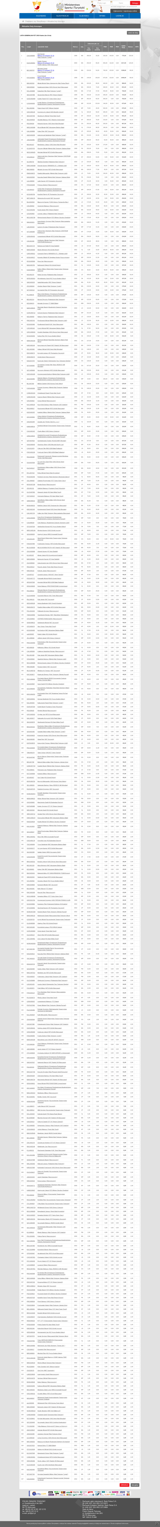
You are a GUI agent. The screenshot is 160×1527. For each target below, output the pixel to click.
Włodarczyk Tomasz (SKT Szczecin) (49, 670)
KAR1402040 (31, 1057)
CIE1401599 (30, 241)
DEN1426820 (31, 586)
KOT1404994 (31, 773)
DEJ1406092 (31, 1125)
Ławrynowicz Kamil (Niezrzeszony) (48, 1374)
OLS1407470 (31, 148)
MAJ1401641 (31, 873)
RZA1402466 (31, 324)
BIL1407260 (30, 383)
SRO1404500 (31, 1278)
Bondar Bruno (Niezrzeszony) (47, 484)
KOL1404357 (31, 1114)
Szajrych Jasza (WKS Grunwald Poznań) (50, 534)
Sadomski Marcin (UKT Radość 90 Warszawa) (52, 1062)
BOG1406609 (31, 1211)
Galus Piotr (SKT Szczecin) (46, 131)
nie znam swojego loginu (118, 6)
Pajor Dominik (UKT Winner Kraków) (49, 1366)
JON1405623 (31, 1129)
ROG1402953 (31, 1200)
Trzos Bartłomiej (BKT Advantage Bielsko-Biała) (52, 844)
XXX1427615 (31, 1445)
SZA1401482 (31, 731)
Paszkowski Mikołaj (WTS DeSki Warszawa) (51, 408)
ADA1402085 (31, 379)
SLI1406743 (30, 161)
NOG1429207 (31, 1215)
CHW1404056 (31, 1414)
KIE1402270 (30, 274)
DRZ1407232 (31, 1282)
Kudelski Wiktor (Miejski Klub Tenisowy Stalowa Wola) (54, 412)
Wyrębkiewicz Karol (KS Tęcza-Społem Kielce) (52, 278)
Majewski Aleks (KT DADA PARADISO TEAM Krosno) (54, 873)
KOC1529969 (31, 1249)
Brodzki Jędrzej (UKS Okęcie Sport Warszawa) (52, 861)
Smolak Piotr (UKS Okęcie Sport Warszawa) (51, 814)
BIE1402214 (30, 299)
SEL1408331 (30, 785)
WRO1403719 (31, 1207)
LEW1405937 (31, 1001)
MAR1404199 (31, 1039)
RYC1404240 (31, 1261)
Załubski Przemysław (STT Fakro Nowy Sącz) (52, 480)
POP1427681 (31, 1005)
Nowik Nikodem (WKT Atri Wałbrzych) (49, 1411)
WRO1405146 (31, 530)
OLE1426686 (31, 980)
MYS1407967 (31, 757)
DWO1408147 (31, 818)
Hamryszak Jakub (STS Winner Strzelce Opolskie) (53, 1190)
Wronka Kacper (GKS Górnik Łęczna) (49, 530)
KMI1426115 (30, 570)
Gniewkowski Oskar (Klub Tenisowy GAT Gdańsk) (53, 1024)
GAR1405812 (31, 253)
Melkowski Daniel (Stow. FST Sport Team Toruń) (52, 1309)
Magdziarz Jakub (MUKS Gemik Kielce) (50, 1133)
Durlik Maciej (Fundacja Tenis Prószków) (50, 706)
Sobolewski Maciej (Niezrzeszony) (48, 1160)
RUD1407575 (31, 789)
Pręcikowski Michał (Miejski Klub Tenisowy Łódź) (52, 320)
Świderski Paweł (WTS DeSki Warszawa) (50, 877)
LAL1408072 (30, 1106)
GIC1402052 (30, 881)
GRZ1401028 (31, 374)
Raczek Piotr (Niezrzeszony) (46, 892)
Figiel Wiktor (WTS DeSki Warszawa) (49, 988)
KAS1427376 (31, 361)
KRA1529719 (31, 964)
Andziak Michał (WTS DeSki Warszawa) (50, 1430)
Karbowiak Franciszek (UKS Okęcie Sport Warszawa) (54, 1167)
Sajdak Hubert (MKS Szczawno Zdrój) (49, 852)
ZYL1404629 (30, 1203)
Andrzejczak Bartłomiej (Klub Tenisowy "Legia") (52, 135)
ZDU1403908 (31, 551)
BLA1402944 (30, 202)
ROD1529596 (31, 1290)
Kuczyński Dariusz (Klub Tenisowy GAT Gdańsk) (53, 404)
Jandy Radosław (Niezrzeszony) (48, 1177)
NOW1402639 (31, 943)
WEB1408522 (31, 798)
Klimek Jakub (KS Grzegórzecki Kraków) (50, 555)
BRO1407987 (31, 1245)
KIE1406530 (30, 647)
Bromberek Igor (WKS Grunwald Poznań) (50, 1245)
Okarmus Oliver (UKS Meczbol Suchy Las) (51, 444)
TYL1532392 (30, 1426)
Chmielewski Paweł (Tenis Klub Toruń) (49, 393)
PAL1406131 (30, 599)
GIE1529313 (30, 1121)
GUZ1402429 (31, 1465)
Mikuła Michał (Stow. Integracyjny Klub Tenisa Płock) (53, 83)
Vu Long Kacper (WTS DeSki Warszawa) (50, 848)
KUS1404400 (31, 630)
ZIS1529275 (30, 1370)
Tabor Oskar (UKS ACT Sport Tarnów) (49, 752)
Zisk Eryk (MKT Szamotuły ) (46, 1370)
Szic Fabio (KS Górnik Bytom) (47, 777)
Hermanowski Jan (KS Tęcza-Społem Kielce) (51, 1332)
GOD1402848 (31, 98)
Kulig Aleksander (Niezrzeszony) (47, 1015)
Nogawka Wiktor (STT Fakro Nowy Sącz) (50, 896)
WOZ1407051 (31, 1269)
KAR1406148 (31, 345)
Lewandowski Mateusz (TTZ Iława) (48, 1001)
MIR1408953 (30, 1353)
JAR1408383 (31, 1049)
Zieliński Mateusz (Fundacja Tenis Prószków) (51, 488)
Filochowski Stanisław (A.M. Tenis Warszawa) (51, 1150)
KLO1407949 (31, 1453)
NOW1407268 (31, 911)
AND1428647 (31, 1430)
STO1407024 (31, 526)
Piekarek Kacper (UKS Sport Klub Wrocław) (51, 123)
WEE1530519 (31, 1363)
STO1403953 (31, 908)
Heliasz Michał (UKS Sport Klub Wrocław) (50, 349)
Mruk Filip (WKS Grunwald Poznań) (48, 836)
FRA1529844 (31, 1305)
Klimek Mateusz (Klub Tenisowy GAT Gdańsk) (52, 1232)
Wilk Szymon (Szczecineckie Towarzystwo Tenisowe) (54, 1110)
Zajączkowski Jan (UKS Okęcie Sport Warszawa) (53, 563)
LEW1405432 (31, 236)
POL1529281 (31, 1236)
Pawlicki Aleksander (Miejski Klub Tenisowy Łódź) (53, 173)
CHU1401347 (31, 431)
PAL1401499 (30, 655)
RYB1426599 (31, 1324)
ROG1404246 (31, 1358)
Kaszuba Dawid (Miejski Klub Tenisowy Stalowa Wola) (54, 177)
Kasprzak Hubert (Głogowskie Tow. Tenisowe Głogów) (54, 361)
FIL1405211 (30, 1150)
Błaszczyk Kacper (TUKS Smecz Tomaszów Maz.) (53, 202)
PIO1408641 (30, 770)
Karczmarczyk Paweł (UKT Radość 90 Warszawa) (53, 345)
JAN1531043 (31, 1177)
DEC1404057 (31, 1088)
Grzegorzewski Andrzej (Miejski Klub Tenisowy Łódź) (54, 374)
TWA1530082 (31, 615)
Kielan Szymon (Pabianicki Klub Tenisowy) (50, 274)
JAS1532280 (30, 1434)
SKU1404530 (31, 119)
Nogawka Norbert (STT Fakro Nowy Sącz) (51, 1215)
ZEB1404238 (31, 1075)
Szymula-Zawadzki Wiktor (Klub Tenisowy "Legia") (53, 1474)
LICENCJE (120, 16)
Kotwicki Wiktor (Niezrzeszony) (47, 773)
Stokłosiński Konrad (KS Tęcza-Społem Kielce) (52, 526)
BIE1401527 (30, 144)
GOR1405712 (31, 313)
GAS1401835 (31, 857)
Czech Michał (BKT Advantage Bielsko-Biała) (51, 328)
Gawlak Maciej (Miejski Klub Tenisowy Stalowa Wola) (54, 766)
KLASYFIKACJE (62, 16)
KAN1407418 (31, 1297)
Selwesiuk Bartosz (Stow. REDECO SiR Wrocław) (53, 785)
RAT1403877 (31, 674)
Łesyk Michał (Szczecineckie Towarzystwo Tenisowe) (54, 919)
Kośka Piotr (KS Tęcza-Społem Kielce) (49, 336)
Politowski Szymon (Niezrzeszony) (48, 611)
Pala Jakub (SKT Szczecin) (46, 599)
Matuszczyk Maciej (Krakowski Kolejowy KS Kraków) (54, 1441)
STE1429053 (31, 618)
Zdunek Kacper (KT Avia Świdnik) (48, 551)
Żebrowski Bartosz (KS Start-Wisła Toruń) (50, 1075)
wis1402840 (30, 1403)
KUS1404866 (31, 904)
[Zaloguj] (135, 3)
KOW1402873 (31, 794)
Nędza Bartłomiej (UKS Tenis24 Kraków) (50, 603)
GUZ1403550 (31, 595)
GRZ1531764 (31, 900)
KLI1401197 (30, 555)
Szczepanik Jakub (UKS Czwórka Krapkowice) (52, 1422)
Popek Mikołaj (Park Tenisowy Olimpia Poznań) (52, 1005)
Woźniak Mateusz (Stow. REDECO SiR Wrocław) (52, 1269)
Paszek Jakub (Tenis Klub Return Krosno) (50, 567)
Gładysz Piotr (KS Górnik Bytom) (48, 923)
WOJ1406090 (31, 663)
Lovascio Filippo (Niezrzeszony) (47, 1265)
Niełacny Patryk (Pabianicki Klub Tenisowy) (51, 316)
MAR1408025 (31, 308)
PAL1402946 (30, 108)
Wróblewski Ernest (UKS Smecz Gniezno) (50, 1207)
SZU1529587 (31, 684)
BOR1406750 (31, 781)
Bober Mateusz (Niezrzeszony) (47, 1382)
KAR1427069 (31, 1167)
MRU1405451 (31, 836)
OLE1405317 (31, 935)
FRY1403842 (31, 77)
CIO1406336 (30, 1044)
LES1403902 (30, 213)
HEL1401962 (31, 349)
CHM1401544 (31, 393)
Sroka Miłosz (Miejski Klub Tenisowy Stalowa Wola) (53, 1278)
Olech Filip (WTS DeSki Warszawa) (48, 935)
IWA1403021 (30, 222)
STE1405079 (31, 626)
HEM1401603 (31, 1101)
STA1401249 (30, 539)
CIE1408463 (30, 206)
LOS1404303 (31, 103)
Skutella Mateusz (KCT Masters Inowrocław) (51, 119)
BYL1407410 (30, 473)
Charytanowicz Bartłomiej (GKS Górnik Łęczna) (52, 1317)
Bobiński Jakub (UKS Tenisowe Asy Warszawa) (52, 505)
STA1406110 (30, 157)
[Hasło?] (111, 1)
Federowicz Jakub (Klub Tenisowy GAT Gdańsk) (52, 976)
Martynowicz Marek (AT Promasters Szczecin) (52, 1219)
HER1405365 (31, 1461)
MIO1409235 (31, 1390)
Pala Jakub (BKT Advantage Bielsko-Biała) (50, 655)
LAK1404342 (30, 227)
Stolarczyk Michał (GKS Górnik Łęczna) (50, 1449)
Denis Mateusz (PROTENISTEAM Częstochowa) (53, 586)
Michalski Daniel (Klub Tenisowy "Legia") (46, 70)
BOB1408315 (31, 505)
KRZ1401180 (31, 927)
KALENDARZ (41, 16)
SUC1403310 (31, 1227)
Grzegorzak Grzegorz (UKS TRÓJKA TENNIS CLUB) (54, 900)
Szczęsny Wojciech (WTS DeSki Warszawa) (51, 370)
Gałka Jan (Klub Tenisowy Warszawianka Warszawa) (54, 513)
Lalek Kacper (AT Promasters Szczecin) (50, 181)
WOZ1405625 (31, 152)
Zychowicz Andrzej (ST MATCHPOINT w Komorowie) (54, 1053)
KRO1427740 (31, 1072)
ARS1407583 (31, 582)
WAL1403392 (31, 1163)
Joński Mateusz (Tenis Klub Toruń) (48, 1129)
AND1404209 (31, 135)
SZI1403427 (30, 777)
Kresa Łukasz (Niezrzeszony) (47, 1181)
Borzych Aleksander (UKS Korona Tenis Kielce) (52, 781)
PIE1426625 (30, 710)
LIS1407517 (30, 574)
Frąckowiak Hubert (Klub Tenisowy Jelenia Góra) (52, 1305)
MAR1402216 (31, 1219)
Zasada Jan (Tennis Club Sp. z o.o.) (48, 422)
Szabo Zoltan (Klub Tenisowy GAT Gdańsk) (51, 969)
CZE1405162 (31, 328)
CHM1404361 (31, 1457)
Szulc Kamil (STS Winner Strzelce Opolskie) (51, 684)
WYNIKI (102, 16)
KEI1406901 (30, 869)
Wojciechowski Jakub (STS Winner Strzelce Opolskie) (54, 663)
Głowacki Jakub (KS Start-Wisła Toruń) (49, 492)
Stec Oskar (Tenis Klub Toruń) (47, 626)
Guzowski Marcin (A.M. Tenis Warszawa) (50, 595)
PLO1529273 (31, 997)
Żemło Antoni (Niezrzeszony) (46, 357)
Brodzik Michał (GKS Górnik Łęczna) (49, 1313)
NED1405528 (31, 603)
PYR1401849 (31, 185)
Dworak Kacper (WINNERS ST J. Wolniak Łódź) (52, 165)
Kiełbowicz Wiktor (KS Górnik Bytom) (49, 647)
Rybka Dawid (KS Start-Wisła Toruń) (49, 1324)
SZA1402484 (31, 969)
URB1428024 (31, 436)
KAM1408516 (31, 426)
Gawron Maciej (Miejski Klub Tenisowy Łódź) (51, 397)
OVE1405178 (31, 840)
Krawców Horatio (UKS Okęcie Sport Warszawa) (52, 735)
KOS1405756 (31, 194)
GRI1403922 (30, 401)
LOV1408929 (31, 1265)
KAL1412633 (30, 826)
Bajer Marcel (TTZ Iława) (45, 888)
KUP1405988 (31, 806)
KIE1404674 (30, 303)
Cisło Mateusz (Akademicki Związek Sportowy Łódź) (54, 522)
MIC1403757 (30, 70)
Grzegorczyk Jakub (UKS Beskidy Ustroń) (51, 112)
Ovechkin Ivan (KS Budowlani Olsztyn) (49, 840)
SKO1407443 (31, 116)
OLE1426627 (31, 1172)
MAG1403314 (31, 1093)
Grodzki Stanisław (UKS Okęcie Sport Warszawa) (53, 332)
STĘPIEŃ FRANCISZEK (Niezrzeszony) (50, 618)
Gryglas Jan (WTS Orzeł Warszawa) (49, 714)
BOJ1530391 (31, 1097)
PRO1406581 (31, 679)
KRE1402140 (31, 509)
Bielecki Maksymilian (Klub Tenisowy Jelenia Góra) (53, 762)
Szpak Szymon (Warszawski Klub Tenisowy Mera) (53, 1336)
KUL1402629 (31, 1015)
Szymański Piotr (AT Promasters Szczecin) (51, 290)
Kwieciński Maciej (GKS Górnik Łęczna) (50, 1328)
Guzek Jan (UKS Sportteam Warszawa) (50, 1465)
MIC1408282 (30, 1138)
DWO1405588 (31, 165)
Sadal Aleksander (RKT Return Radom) (49, 282)
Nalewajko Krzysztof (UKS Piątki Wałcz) (50, 718)
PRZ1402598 (31, 1273)
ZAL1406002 (30, 480)
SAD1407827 (31, 1062)
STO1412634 (31, 1449)
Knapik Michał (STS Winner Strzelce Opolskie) (52, 821)
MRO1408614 (31, 1286)
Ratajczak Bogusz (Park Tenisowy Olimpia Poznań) (53, 674)
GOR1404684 (31, 931)
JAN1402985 (31, 140)
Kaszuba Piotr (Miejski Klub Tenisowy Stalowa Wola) (53, 954)
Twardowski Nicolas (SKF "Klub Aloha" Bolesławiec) (53, 615)
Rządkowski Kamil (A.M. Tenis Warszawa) (50, 324)
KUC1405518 (31, 404)
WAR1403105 (31, 340)
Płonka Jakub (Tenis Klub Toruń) (47, 997)
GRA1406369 (31, 1032)
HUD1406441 (31, 1028)
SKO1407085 (31, 95)
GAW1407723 (31, 766)
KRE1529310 (31, 1181)
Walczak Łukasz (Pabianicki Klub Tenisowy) (51, 1163)
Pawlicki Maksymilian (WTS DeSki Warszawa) (52, 607)
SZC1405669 (31, 370)
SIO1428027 (30, 832)
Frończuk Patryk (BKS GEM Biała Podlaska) (51, 452)
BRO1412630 (31, 1313)
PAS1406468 (30, 457)
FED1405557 (31, 976)
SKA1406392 (31, 739)
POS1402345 (31, 477)
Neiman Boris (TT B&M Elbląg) (47, 1445)
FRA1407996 (31, 543)
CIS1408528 (30, 522)
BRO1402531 (31, 861)
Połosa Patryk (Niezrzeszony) (47, 1236)
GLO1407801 (31, 492)
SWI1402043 (30, 877)
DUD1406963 (31, 63)
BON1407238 (31, 484)
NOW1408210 (31, 1411)
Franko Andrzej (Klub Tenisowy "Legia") (50, 1036)
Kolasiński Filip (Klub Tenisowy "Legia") (49, 91)
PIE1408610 (30, 591)
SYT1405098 (31, 231)
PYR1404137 (31, 993)
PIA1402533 (30, 1067)
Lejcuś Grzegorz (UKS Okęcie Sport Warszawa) (52, 1438)
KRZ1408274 (31, 353)
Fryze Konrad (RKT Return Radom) (46, 77)
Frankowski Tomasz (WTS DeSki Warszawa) (51, 543)
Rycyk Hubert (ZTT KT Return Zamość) (50, 1261)
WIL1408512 (30, 1110)
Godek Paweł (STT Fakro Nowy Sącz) (49, 98)
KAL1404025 (30, 703)
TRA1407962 (31, 1341)
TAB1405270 (30, 752)
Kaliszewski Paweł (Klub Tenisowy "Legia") (50, 703)
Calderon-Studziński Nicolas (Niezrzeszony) (51, 651)
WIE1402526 (30, 810)
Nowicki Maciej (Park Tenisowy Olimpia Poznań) (52, 911)
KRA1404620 (31, 735)
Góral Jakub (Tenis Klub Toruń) (47, 931)
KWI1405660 (30, 87)
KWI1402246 (30, 1328)
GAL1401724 (31, 513)
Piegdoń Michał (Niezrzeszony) (47, 710)
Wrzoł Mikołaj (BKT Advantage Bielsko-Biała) (51, 127)
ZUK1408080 (31, 55)
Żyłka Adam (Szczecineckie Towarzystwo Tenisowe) (54, 1203)
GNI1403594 (30, 1479)
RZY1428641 (31, 1418)
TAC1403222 (31, 958)
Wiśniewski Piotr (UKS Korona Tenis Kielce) (51, 1403)
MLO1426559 (31, 547)
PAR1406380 (31, 667)
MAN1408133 (31, 915)
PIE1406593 (30, 1195)
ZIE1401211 (30, 488)
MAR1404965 (31, 1345)
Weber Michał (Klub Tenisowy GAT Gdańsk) (51, 798)
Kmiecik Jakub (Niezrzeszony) (47, 570)
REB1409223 (31, 1320)
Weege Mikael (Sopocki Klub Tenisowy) (49, 1363)
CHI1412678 (30, 448)
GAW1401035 (31, 397)
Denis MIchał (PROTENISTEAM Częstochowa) (52, 1083)
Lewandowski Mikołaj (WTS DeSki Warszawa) (52, 236)
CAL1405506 (31, 651)
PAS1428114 (30, 567)
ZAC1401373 (31, 1142)
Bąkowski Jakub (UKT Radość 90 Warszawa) (52, 1407)
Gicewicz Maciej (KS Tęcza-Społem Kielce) (51, 881)
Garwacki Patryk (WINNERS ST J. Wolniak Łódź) (53, 253)
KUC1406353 (31, 1241)
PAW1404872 (31, 173)
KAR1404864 (31, 884)
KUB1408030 (31, 270)
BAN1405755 (31, 265)
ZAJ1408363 (30, 563)
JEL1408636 (30, 638)
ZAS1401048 (31, 422)
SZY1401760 (31, 949)
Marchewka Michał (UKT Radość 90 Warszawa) (52, 1079)
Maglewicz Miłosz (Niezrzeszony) (48, 1093)
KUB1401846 (31, 1386)
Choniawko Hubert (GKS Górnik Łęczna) (50, 1257)
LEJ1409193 (30, 1438)
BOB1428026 (31, 1382)
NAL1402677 (31, 718)
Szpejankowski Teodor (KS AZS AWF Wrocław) (52, 440)
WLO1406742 (31, 670)
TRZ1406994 (31, 844)
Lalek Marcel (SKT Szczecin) (46, 1106)
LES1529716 (30, 919)
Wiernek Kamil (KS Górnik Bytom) (48, 810)
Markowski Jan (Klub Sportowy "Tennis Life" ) (51, 1345)
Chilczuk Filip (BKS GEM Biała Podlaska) (50, 448)
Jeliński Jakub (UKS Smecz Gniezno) (49, 638)
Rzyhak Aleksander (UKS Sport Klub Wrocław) (52, 1418)
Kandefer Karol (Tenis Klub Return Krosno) (50, 1297)
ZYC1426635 (31, 1053)
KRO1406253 (31, 694)
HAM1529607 (31, 1190)
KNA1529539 (31, 821)
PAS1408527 (30, 408)
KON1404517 (31, 257)
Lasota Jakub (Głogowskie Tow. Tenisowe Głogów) (53, 984)
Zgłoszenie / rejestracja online (125, 11)
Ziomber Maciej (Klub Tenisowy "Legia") (50, 286)
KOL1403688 (31, 91)
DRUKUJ (124, 1485)
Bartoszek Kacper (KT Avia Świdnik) (49, 559)
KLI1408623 (30, 1232)
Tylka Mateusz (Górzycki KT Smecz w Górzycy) (52, 1426)
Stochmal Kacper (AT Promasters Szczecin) (51, 908)
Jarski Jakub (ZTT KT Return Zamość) (49, 1049)
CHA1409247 (31, 1317)
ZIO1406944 (30, 286)
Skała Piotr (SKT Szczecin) (46, 739)
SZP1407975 (31, 1336)
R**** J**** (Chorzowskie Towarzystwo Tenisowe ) (53, 1320)
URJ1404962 (31, 417)
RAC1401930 (31, 892)
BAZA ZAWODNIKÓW (80, 22)
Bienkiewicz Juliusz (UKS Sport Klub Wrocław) (52, 144)
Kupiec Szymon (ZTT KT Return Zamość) (50, 806)
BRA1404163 (31, 727)
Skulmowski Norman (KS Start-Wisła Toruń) (51, 722)
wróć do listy (133, 33)
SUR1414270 (31, 1378)
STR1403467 (31, 1253)
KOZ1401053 (31, 210)
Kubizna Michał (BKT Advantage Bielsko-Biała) (52, 1386)
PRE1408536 (31, 1301)
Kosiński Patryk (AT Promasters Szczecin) (51, 194)
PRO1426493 (31, 642)
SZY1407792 (31, 1474)
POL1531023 (31, 611)
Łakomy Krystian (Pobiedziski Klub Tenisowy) (51, 227)
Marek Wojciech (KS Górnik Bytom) (48, 249)
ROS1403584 (31, 261)
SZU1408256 (31, 688)
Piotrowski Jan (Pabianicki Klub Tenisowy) (50, 770)
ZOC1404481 (31, 938)
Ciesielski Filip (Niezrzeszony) (47, 1349)
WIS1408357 (30, 1398)
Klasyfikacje (41, 21)
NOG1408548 (31, 896)
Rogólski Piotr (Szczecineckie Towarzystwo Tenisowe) (54, 1200)
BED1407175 (31, 246)
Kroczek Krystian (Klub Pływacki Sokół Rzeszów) (53, 1072)
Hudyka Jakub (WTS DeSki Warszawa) (50, 1028)
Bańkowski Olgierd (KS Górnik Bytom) (49, 265)
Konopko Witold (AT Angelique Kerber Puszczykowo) (54, 257)
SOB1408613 (31, 622)
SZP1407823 (31, 440)
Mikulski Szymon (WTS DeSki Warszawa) (50, 169)
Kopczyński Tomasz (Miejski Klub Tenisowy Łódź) (53, 743)
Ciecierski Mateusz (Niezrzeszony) (48, 206)
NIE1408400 (30, 316)
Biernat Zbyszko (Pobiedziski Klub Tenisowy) (51, 299)
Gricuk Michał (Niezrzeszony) (47, 401)
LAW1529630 (31, 1374)
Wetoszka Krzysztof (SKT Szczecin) (49, 198)
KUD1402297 (31, 412)
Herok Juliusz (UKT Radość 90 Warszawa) (51, 1461)
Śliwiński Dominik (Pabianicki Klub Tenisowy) (51, 161)
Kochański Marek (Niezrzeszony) (48, 1249)
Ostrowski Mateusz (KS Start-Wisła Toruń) (50, 496)
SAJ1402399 (30, 852)
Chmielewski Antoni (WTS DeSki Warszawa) (51, 1457)
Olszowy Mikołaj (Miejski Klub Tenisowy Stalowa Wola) (54, 148)
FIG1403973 (30, 988)
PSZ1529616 (31, 1293)
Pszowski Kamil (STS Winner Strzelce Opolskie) (52, 1293)
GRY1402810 (31, 714)
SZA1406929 (31, 534)
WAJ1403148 (31, 1146)
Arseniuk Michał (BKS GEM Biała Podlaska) (51, 582)
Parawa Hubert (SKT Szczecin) (47, 667)
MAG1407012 (31, 972)
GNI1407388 (30, 1024)
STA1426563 (30, 659)
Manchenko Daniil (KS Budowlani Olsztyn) (50, 802)
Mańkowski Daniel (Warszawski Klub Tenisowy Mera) (54, 915)
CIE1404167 (30, 189)
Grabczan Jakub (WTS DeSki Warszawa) (50, 1032)
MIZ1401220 (30, 865)
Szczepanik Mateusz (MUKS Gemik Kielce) (51, 1223)
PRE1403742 (31, 320)
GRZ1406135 (31, 112)
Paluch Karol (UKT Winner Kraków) (48, 108)
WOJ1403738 (31, 217)
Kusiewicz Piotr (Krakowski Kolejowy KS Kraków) (52, 904)
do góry (135, 1485)
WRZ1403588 (31, 127)
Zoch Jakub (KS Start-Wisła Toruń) (48, 938)
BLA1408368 (30, 1118)
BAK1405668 (31, 1407)
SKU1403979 (31, 722)
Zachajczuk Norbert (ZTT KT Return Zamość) (52, 1142)
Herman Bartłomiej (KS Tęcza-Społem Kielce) (51, 699)
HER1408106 (31, 1332)
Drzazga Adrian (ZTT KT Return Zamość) (50, 1282)
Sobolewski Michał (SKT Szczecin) (48, 622)
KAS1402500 (31, 177)
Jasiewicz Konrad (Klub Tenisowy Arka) (50, 1434)
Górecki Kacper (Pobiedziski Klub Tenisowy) (51, 313)
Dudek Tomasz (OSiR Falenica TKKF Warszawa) (48, 62)
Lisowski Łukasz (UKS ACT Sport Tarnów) (50, 574)
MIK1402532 (30, 83)
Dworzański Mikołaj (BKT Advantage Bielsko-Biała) (53, 818)
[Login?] (92, 1)
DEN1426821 (31, 1083)
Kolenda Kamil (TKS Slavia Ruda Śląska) (50, 1114)
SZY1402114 (30, 290)
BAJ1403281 (30, 888)
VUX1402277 (31, 848)
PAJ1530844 (30, 1366)
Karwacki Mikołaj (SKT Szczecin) (48, 884)
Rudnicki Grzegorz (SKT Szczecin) (48, 789)
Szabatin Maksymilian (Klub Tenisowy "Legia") (51, 731)
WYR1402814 (31, 278)
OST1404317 (31, 496)
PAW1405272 (31, 607)
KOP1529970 (31, 743)
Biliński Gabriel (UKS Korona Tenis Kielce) (50, 383)
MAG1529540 (31, 1133)
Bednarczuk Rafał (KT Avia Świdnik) (48, 246)
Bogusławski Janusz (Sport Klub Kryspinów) (51, 1211)
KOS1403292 (31, 336)
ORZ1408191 (31, 1393)
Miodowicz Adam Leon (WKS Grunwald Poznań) (52, 1390)
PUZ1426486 (31, 1010)
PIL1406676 (30, 294)
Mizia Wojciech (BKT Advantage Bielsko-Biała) (51, 865)
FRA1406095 (31, 1036)
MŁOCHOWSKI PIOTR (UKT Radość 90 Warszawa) (54, 547)
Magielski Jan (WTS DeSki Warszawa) (49, 972)
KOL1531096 (31, 1155)
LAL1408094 (30, 181)
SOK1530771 (31, 1185)
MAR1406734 (31, 1079)
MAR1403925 (31, 249)
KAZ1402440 (31, 1469)
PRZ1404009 (31, 748)
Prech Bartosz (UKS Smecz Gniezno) (49, 1301)
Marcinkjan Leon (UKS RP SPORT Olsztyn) (51, 1039)
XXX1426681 (31, 802)
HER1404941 (31, 699)
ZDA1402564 (31, 1019)
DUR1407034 (31, 706)
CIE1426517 (30, 1349)
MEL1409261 (31, 1309)
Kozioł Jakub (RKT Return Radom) (48, 210)
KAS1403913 (31, 954)
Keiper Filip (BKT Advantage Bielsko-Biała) (50, 869)
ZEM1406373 (31, 357)
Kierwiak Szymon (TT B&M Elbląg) (48, 303)
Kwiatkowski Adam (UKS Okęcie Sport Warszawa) (53, 87)
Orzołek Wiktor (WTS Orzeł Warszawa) (50, 1393)
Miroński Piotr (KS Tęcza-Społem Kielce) (50, 1353)
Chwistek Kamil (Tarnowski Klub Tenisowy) (51, 1414)
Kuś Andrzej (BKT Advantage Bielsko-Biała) (51, 630)
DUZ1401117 (31, 468)
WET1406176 (31, 198)
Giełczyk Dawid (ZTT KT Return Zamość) (50, 1121)
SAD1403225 (31, 282)
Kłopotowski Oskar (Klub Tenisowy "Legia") (51, 1453)
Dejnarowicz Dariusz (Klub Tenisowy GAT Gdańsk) (53, 1125)
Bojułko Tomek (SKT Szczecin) (47, 1097)
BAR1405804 (31, 559)
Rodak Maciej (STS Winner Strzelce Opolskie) (52, 1290)
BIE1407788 (30, 762)
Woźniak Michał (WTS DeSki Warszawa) (50, 152)
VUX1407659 (31, 462)
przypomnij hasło (132, 6)
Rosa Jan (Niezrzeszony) (45, 261)
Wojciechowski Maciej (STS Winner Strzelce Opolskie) (54, 217)
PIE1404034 (30, 123)
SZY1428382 (31, 365)
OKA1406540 (31, 444)
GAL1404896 (31, 131)
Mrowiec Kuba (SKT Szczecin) (47, 1286)
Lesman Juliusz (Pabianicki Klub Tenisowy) (51, 213)
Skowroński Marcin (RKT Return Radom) (50, 95)
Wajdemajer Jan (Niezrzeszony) (47, 1146)
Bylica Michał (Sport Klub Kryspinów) (49, 473)
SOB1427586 (31, 1160)
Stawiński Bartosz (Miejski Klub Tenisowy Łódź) (52, 659)
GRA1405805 (31, 518)
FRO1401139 (31, 452)
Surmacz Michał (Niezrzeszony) (47, 1378)
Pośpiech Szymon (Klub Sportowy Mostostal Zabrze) (54, 477)
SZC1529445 (31, 1422)
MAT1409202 (31, 1441)
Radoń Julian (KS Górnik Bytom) (47, 634)
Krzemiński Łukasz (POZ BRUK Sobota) (50, 927)
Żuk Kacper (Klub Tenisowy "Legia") (46, 55)
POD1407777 (31, 578)
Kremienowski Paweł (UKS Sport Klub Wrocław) (52, 509)
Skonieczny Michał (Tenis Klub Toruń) (49, 116)
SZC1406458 (31, 1223)
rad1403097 (30, 634)
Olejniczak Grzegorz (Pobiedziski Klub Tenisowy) (53, 980)
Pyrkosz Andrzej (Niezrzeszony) (47, 185)
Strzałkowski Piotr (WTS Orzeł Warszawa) (50, 1253)
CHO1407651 (31, 1257)
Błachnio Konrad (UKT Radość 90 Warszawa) (51, 1118)
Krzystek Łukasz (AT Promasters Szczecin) (51, 353)
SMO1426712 (31, 814)
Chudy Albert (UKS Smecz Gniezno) (49, 431)
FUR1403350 (31, 388)
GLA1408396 (31, 923)
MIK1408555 (30, 169)
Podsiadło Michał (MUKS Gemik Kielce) (49, 578)
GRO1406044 (31, 332)
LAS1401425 (30, 984)
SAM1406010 (31, 501)
